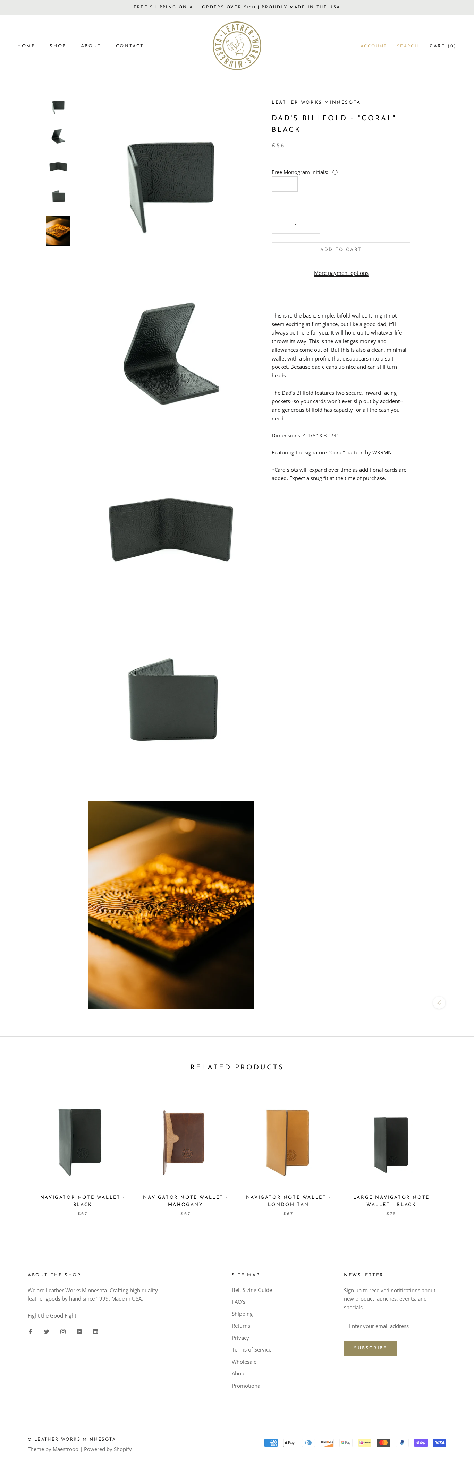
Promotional (247, 1385)
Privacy (240, 1337)
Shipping (242, 1313)
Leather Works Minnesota (76, 1290)
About (239, 1373)
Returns (241, 1325)
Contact (130, 46)
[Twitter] (46, 1331)
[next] (452, 1150)
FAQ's (238, 1301)
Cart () (443, 46)
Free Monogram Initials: (301, 171)
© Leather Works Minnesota (72, 1439)
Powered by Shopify (108, 1448)
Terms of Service (251, 1349)
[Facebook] (30, 1331)
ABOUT (91, 46)
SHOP (58, 46)
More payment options (341, 272)
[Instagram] (63, 1331)
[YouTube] (79, 1331)
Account (374, 46)
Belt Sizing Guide (252, 1289)
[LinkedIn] (95, 1331)
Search (407, 46)
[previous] (21, 1150)
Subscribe (370, 1348)
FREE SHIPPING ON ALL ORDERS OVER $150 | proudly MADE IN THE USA (237, 7)
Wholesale (244, 1361)
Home (26, 46)
